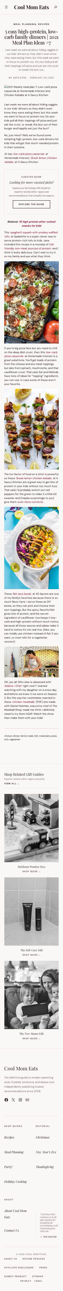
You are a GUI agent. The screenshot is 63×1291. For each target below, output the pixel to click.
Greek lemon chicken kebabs (34, 478)
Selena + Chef (13, 686)
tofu (6, 739)
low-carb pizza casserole (28, 154)
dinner (16, 735)
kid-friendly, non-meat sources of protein (30, 246)
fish (36, 735)
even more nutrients (30, 502)
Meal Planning (24, 24)
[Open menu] (6, 7)
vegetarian (14, 739)
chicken (8, 735)
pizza (54, 735)
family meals (27, 735)
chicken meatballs (23, 702)
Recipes (44, 24)
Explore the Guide (34, 205)
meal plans (44, 735)
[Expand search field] (55, 7)
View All (11, 783)
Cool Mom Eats (31, 7)
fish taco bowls (22, 594)
